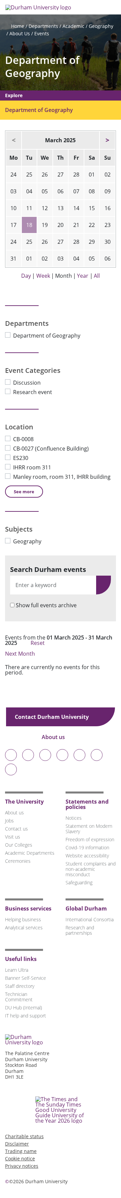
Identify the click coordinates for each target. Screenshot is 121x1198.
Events (41, 33)
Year (82, 275)
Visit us (12, 837)
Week (43, 275)
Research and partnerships (80, 930)
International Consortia (90, 919)
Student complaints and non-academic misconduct (91, 869)
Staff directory (19, 986)
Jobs (9, 820)
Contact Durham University (52, 717)
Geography (101, 26)
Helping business (23, 919)
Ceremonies (18, 861)
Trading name (21, 1151)
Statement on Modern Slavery (89, 829)
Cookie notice (20, 1158)
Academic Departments (29, 853)
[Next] (107, 140)
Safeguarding (79, 882)
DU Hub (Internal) (23, 1007)
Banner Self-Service (25, 978)
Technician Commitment (19, 997)
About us (54, 737)
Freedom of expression (90, 839)
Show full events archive (46, 605)
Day (26, 275)
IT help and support (25, 1015)
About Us (19, 33)
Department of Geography (42, 66)
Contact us (16, 828)
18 (29, 225)
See (24, 492)
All (97, 275)
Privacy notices (21, 1166)
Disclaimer (17, 1144)
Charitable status (24, 1136)
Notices (74, 818)
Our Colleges (18, 845)
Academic (73, 26)
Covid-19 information (87, 847)
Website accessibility (87, 855)
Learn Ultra (16, 970)
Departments (43, 26)
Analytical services (24, 927)
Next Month (20, 653)
